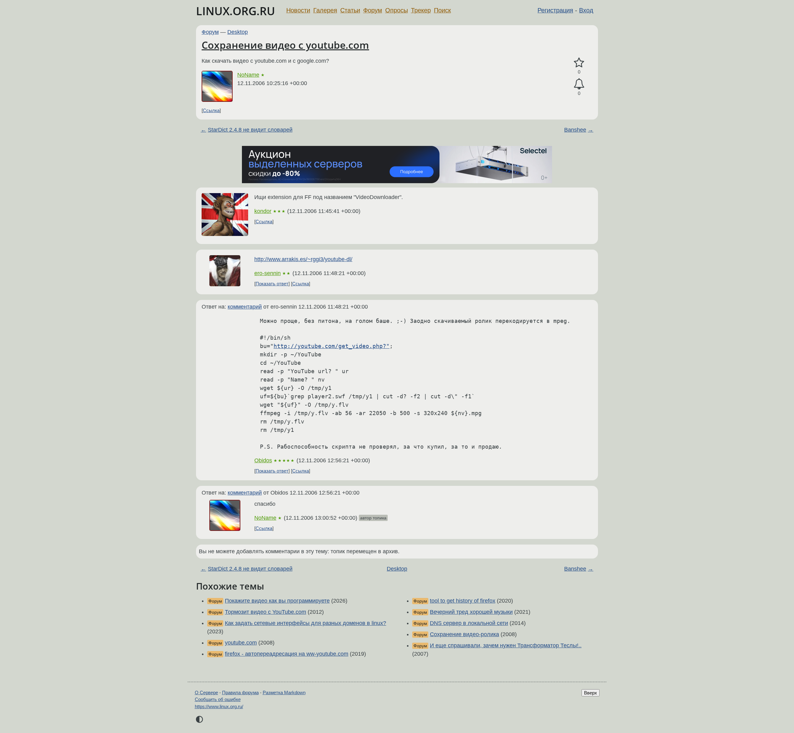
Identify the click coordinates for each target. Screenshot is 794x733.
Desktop (237, 32)
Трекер (421, 10)
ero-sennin (267, 273)
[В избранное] (579, 63)
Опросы (396, 10)
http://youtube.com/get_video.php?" (332, 346)
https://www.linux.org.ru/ (219, 706)
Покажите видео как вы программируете (277, 601)
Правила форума (240, 692)
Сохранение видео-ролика (464, 634)
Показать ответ (272, 283)
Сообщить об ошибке (218, 699)
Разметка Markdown (284, 692)
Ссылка (211, 110)
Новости (298, 10)
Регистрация (555, 10)
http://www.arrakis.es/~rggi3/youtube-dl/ (303, 259)
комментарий (245, 307)
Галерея (325, 10)
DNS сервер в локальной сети (469, 623)
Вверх (590, 692)
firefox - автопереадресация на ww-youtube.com (286, 654)
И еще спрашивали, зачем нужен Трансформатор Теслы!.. (506, 645)
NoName (248, 75)
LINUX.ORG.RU (235, 11)
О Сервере (206, 692)
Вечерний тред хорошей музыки (471, 612)
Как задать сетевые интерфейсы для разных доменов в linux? (305, 623)
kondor (262, 211)
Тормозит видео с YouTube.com (265, 612)
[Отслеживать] (579, 84)
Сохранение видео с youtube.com (285, 45)
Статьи (350, 10)
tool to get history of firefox (462, 601)
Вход (586, 10)
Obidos (263, 460)
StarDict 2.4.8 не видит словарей (250, 130)
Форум (372, 10)
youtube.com (241, 643)
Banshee (575, 130)
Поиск (442, 10)
